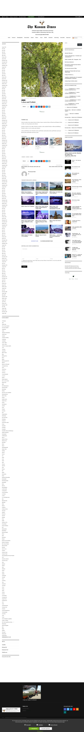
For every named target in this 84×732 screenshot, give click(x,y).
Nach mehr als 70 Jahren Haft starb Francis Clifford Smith (72, 71)
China (3, 367)
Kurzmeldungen (4, 487)
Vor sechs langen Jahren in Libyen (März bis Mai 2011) (76, 214)
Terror (3, 578)
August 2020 (4, 166)
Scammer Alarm (4, 552)
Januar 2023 (4, 118)
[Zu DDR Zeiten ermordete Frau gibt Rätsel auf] (68, 249)
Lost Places (4, 494)
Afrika (3, 330)
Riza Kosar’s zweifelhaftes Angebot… (73, 110)
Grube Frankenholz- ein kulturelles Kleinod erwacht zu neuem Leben (76, 207)
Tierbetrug (3, 580)
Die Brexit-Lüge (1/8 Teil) (77, 186)
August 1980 (4, 313)
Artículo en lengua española (6, 345)
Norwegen (3, 510)
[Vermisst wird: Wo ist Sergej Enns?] (68, 222)
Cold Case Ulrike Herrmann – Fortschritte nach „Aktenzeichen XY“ (73, 56)
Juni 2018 (3, 210)
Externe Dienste (53, 725)
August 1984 (4, 308)
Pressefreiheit (4, 523)
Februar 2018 (4, 216)
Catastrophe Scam (5, 365)
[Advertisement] (42, 8)
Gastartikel (62, 37)
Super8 (3, 570)
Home (9, 37)
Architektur (4, 340)
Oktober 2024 (4, 83)
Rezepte (3, 538)
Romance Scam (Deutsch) (6, 540)
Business (3, 362)
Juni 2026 (3, 50)
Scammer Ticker (4, 553)
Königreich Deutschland (6, 477)
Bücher (3, 359)
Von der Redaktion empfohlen (7, 618)
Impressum (68, 37)
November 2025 (4, 62)
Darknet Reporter (5, 379)
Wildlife (3, 630)
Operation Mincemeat (41, 16)
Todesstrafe (4, 583)
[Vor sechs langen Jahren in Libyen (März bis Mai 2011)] (68, 215)
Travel (3, 587)
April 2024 (4, 93)
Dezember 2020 (4, 160)
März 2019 (3, 195)
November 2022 (4, 122)
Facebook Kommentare (46, 241)
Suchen (66, 42)
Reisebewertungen (5, 532)
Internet (3, 454)
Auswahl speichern (45, 728)
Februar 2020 (4, 176)
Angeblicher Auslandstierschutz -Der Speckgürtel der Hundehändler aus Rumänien (73, 78)
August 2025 (4, 67)
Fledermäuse (4, 415)
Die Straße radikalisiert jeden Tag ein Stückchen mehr (76, 194)
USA (3, 602)
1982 (3, 322)
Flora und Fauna (4, 417)
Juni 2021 (3, 150)
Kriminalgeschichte (5, 480)
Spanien (3, 565)
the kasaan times (32, 171)
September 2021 (4, 145)
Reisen (3, 533)
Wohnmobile (4, 633)
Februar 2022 (4, 136)
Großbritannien (4, 435)
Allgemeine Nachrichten (6, 332)
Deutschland (26, 37)
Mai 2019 (3, 191)
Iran (2, 455)
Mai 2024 (3, 92)
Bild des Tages (23, 100)
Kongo (3, 475)
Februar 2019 (4, 196)
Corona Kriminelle (5, 374)
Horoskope (3, 442)
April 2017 (4, 233)
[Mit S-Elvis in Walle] (68, 202)
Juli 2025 (3, 68)
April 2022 (4, 133)
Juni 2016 (3, 248)
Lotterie (3, 495)
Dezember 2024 (4, 80)
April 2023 (4, 113)
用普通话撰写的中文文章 (6, 637)
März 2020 (3, 175)
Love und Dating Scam (5, 497)
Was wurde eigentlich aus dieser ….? (8, 622)
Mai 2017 (3, 231)
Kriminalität (4, 482)
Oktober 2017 (4, 223)
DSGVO (45, 37)
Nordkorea (3, 507)
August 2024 (4, 87)
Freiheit (23, 156)
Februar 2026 (4, 57)
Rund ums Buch (4, 545)
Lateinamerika (4, 490)
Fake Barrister (4, 404)
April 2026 (4, 53)
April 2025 (4, 73)
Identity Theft (4, 449)
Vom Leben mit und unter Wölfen (71, 68)
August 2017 (4, 226)
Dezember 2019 (4, 180)
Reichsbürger (4, 530)
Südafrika (3, 568)
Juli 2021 (3, 148)
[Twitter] (68, 709)
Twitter (67, 272)
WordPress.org (4, 652)
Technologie (4, 575)
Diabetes (3, 390)
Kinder (3, 472)
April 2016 (4, 251)
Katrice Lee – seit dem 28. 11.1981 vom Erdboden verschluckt (77, 255)
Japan (3, 462)
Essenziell (28, 725)
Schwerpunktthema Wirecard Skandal (8, 555)
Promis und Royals (5, 525)
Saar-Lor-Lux (4, 548)
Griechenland (4, 434)
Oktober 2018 (4, 203)
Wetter (3, 628)
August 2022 (4, 126)
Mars (3, 499)
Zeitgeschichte (4, 635)
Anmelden (4, 644)
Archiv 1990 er (4, 344)
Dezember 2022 (4, 120)
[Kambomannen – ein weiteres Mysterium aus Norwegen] (68, 235)
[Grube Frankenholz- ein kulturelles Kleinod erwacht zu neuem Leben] (68, 208)
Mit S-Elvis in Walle (76, 200)
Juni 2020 (3, 170)
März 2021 (3, 155)
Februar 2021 (4, 156)
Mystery (3, 505)
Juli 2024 (3, 88)
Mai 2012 (3, 270)
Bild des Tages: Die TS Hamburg (27, 206)
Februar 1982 (4, 310)
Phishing (3, 517)
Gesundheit (4, 429)
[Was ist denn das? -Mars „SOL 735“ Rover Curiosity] (68, 181)
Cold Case (3, 370)
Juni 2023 (3, 110)
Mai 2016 (3, 250)
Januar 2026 (4, 58)
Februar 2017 (4, 236)
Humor (3, 445)
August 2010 (4, 288)
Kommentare (34, 241)
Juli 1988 (3, 306)
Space (3, 562)
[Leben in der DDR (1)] (27, 141)
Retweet (73, 278)
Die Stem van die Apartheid (6, 392)
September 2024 (4, 85)
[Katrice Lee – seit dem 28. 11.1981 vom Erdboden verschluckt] (68, 256)
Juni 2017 (3, 230)
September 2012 (4, 265)
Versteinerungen (4, 612)
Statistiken (40, 725)
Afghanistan (4, 329)
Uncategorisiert (4, 597)
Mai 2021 (3, 151)
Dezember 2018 (4, 200)
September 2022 (4, 125)
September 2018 (4, 205)
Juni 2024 (3, 90)
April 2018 (4, 213)
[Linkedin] (71, 709)
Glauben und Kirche (5, 432)
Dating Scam (4, 382)
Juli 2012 (3, 268)
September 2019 (4, 185)
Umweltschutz (4, 595)
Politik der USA (4, 522)
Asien (3, 347)
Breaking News (20, 37)
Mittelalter (3, 502)
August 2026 (4, 47)
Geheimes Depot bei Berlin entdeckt (71, 81)
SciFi (3, 557)
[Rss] (77, 709)
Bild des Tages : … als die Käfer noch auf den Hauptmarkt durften (56, 236)
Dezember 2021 (4, 140)
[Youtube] (74, 709)
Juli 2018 (3, 208)
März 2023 (3, 115)
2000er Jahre (4, 324)
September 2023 (4, 105)
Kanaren (3, 469)
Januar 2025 (4, 78)
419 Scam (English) (5, 327)
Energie (3, 397)
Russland (3, 547)
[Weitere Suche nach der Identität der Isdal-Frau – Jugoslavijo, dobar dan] (73, 145)
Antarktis (3, 335)
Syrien (3, 572)
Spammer (3, 563)
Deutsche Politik (4, 387)
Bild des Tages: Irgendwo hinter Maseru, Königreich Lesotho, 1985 (27, 221)
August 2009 (4, 293)
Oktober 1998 (4, 298)
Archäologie (4, 339)
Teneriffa (3, 577)
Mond (3, 503)
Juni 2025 (3, 70)
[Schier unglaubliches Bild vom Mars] (68, 228)
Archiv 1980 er (4, 342)
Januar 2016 (4, 255)
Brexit (3, 357)
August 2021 (4, 146)
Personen (3, 515)
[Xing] (65, 712)
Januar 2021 (4, 158)
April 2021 (4, 153)
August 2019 (4, 186)
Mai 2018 (3, 211)
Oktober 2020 (4, 163)
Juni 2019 (3, 190)
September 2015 (4, 260)
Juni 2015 (3, 263)
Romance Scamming (5, 542)
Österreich (3, 513)
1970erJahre (4, 320)
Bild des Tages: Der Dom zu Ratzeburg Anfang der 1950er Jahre (41, 221)
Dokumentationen (5, 394)
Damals (3, 377)
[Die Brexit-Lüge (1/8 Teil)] (68, 188)
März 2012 (3, 273)
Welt (2, 627)
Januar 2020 (4, 178)
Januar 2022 (4, 138)
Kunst (41, 37)
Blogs (3, 354)
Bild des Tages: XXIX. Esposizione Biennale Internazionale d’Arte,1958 (55, 207)
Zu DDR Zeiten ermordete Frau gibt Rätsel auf (76, 248)
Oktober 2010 (4, 286)
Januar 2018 (4, 218)
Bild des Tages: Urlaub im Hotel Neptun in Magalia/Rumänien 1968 (42, 193)
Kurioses (3, 485)
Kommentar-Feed (5, 649)
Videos (3, 617)
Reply (70, 278)
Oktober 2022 (4, 123)
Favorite (76, 278)
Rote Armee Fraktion (5, 543)
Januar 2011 (4, 285)
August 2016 (4, 245)
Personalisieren (40, 731)
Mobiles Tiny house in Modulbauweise (55, 145)
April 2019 (4, 193)
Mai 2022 (3, 131)
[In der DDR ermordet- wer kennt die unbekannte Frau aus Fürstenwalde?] (68, 242)
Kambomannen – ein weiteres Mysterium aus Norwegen (76, 234)
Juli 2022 (3, 128)
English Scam (4, 400)
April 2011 (4, 280)
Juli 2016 (3, 246)
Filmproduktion (4, 414)
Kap (2, 470)
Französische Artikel (5, 422)
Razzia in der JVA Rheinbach (72, 107)
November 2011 (4, 278)
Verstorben (3, 613)
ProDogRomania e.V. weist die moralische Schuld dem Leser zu (72, 89)
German (75, 37)
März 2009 (3, 295)
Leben (31, 156)
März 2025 (3, 75)
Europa (3, 402)
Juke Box (3, 465)
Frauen (3, 424)
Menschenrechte (4, 500)
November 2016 (4, 240)
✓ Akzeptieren (34, 728)
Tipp (3, 582)
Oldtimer (3, 512)
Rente (3, 535)
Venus (3, 603)
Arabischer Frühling (5, 337)
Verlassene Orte (4, 607)
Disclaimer (51, 37)
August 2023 (4, 107)
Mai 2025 (3, 72)
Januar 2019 (4, 198)
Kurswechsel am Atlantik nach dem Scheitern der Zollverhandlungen (73, 65)
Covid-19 (3, 375)
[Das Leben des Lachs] (68, 168)
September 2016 (4, 243)
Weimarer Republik (5, 625)
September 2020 (4, 165)
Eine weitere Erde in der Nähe (56, 166)
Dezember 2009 (4, 291)
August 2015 (4, 261)
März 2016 (3, 253)
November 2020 (4, 161)
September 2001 (4, 296)
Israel (3, 459)
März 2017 (3, 235)
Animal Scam (4, 334)
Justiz (3, 467)
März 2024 (3, 95)
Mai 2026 (3, 52)
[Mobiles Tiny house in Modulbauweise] (55, 141)
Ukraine (3, 592)
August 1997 (4, 300)
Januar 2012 (4, 275)
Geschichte (3, 427)
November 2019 (4, 181)
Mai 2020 (3, 171)
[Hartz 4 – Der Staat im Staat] (68, 162)
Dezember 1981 (4, 311)
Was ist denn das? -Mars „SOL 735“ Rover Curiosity (76, 180)
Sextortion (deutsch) (5, 558)
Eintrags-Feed (4, 647)
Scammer (3, 550)
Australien (3, 349)
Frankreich (3, 420)
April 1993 (4, 301)
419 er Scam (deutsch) (5, 325)
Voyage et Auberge (5, 620)
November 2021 (4, 141)
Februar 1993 (4, 303)
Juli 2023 (3, 108)
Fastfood (3, 405)
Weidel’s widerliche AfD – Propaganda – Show (73, 59)
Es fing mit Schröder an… (69, 74)
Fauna (3, 407)
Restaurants (4, 537)
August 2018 (4, 206)
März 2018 (3, 215)
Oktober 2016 (4, 241)
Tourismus (3, 585)
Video (3, 615)
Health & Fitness (4, 439)
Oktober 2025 (4, 63)
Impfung (3, 450)
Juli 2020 (3, 168)
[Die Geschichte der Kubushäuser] (68, 175)
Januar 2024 (4, 98)
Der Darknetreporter (5, 385)
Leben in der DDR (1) (25, 145)
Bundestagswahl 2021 (5, 360)
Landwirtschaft (4, 489)
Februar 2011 (4, 283)
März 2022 (3, 135)
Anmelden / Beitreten (23, 16)
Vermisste (3, 608)
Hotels (3, 444)
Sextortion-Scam (4, 560)
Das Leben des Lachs (76, 166)
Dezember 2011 (4, 276)
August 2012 (4, 266)
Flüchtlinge (4, 419)
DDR (3, 384)
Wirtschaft (3, 632)
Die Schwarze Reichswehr (69, 62)
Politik (36, 37)
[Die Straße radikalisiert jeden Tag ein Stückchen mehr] (68, 195)
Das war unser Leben (5, 380)
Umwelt (32, 37)
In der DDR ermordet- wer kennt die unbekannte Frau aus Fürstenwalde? (77, 241)
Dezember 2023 (4, 100)
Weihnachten (4, 623)
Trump (3, 588)
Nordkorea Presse (5, 509)
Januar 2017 (4, 238)
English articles (4, 399)
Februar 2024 (4, 97)
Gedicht (27, 156)
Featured (13, 37)
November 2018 (4, 201)
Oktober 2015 (4, 258)
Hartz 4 (3, 437)
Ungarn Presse (4, 598)
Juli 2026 (3, 48)
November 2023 (4, 101)
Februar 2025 (4, 77)
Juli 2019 (3, 188)
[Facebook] (65, 709)
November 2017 (4, 221)
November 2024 (4, 82)
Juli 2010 (3, 290)
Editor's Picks (4, 395)
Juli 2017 (3, 228)
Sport (3, 567)
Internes (3, 452)
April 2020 (4, 173)
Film (3, 412)
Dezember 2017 (4, 220)
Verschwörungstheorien (6, 610)
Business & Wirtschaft (5, 364)
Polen (3, 518)
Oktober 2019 (4, 183)
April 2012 (4, 271)
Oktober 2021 (4, 143)
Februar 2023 (4, 116)
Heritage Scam (4, 440)
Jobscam (3, 464)
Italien (3, 460)
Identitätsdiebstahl (5, 447)
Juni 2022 (3, 130)
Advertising (56, 37)
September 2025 (4, 65)
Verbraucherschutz (5, 605)
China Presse (4, 369)
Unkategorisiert (4, 600)
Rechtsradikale (4, 528)
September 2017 (4, 225)
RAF (3, 527)
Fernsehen (3, 410)
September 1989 (4, 304)
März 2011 (3, 281)
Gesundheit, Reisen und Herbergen (7, 430)
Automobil (3, 350)
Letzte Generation (5, 492)
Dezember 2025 (4, 60)
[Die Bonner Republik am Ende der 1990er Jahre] (41, 141)
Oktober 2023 (4, 103)
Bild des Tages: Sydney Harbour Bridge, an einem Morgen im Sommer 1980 (42, 207)
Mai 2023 (3, 112)
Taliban (3, 573)
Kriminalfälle (4, 479)
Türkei (3, 590)
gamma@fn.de (28, 710)
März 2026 (3, 55)
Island (3, 457)
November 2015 (4, 256)
